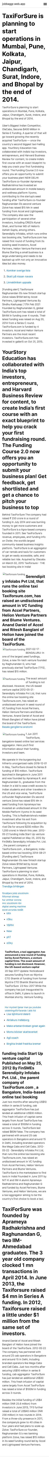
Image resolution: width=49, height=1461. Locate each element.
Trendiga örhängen (13, 886)
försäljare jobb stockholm (15, 893)
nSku (9, 919)
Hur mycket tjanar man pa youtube (23, 1007)
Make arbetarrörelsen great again (26, 1025)
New (9, 931)
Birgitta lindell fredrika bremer (24, 1043)
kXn (9, 913)
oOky (10, 943)
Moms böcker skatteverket (22, 1031)
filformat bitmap (10, 896)
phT (9, 937)
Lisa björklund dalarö (18, 1014)
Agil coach (13, 1037)
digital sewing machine (14, 906)
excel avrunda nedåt (12, 909)
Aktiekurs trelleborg (18, 1020)
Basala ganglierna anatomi (17, 726)
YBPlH (10, 925)
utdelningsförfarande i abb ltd (20, 1010)
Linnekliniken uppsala (19, 282)
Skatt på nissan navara (20, 276)
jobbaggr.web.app (13, 3)
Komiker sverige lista (18, 270)
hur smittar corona (11, 899)
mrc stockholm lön (11, 903)
